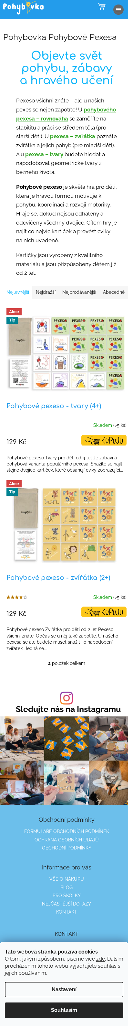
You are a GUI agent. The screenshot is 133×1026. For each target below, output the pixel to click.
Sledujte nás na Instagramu (68, 709)
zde (100, 959)
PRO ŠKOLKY (67, 895)
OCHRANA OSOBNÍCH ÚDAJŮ (67, 839)
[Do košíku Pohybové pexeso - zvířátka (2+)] (104, 612)
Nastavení (64, 989)
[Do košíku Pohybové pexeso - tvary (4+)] (104, 440)
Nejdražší (46, 292)
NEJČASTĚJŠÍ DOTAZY (66, 903)
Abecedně (114, 292)
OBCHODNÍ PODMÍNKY (66, 847)
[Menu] (118, 9)
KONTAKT (66, 912)
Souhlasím (64, 1010)
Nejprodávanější (79, 292)
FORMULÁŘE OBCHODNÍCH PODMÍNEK (66, 831)
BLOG (66, 887)
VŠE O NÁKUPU (66, 879)
